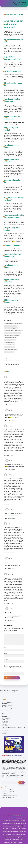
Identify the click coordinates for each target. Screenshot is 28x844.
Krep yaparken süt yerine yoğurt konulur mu (12, 332)
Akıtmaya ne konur (18, 323)
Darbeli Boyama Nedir (6, 789)
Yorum (5, 633)
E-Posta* (5, 653)
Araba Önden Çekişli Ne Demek (11, 364)
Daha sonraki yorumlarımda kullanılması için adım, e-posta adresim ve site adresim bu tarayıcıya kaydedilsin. (13, 667)
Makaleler (9, 320)
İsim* (5, 647)
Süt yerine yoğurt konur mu (9, 344)
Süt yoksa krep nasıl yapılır (9, 347)
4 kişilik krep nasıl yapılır (9, 323)
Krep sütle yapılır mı (18, 330)
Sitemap (16, 691)
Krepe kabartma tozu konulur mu (10, 337)
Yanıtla (11, 404)
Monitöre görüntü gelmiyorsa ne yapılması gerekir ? (11, 715)
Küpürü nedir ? (4, 724)
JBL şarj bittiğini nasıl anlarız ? (7, 705)
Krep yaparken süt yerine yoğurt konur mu (12, 335)
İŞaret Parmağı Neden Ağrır (6, 793)
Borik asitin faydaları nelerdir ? (7, 708)
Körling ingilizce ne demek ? (7, 732)
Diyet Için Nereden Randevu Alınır (12, 360)
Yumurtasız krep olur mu (9, 351)
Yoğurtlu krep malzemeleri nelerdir (11, 349)
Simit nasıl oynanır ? (5, 721)
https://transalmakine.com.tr (13, 690)
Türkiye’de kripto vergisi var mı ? (7, 702)
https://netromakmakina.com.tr (7, 691)
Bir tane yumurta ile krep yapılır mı (11, 325)
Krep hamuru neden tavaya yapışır (11, 328)
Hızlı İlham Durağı (19, 2)
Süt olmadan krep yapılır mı (9, 342)
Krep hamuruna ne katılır (9, 330)
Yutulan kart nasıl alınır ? (6, 718)
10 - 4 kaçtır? (6, 670)
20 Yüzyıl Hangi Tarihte (6, 797)
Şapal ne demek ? (5, 711)
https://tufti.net (3, 690)
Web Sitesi (6, 659)
